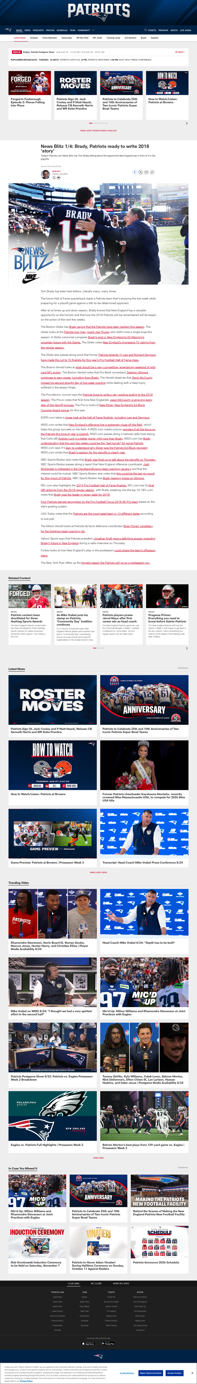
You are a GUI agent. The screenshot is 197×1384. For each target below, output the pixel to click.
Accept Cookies (175, 1373)
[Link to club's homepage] (8, 29)
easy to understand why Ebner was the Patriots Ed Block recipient (106, 447)
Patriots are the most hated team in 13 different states (106, 513)
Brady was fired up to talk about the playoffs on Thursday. (120, 459)
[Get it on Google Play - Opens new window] (107, 1344)
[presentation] (187, 123)
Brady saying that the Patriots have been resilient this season (106, 326)
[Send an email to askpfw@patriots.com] (58, 177)
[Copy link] (152, 172)
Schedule (84, 1321)
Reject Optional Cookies (151, 1373)
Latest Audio (57, 1306)
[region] (98, 1373)
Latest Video (57, 1302)
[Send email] (146, 174)
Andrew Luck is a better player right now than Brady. (90, 438)
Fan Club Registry (140, 1302)
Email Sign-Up (140, 1306)
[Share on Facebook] (135, 174)
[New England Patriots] (98, 1357)
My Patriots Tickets (111, 1302)
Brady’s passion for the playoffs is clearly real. (97, 452)
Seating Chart (111, 1316)
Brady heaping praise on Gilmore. (124, 478)
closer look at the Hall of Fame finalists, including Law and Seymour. (107, 417)
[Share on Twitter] (140, 174)
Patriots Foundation (57, 1316)
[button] (91, 123)
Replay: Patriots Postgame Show (38, 52)
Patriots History (57, 1321)
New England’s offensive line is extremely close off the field (105, 424)
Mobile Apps (140, 1316)
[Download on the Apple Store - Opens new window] (88, 1343)
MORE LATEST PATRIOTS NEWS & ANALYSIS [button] (98, 131)
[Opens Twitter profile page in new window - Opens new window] (54, 177)
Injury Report (85, 1306)
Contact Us (140, 1330)
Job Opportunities (140, 1325)
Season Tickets (111, 1306)
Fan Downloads (140, 1311)
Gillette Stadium (111, 1321)
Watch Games (111, 1325)
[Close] (192, 1373)
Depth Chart (84, 1302)
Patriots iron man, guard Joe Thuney (87, 332)
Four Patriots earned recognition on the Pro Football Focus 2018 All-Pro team (89, 501)
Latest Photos (57, 1311)
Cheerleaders (57, 1325)
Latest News (57, 1297)
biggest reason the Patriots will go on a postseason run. (115, 562)
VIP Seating (111, 1311)
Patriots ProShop (140, 1297)
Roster (84, 1297)
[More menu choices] (93, 30)
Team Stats (84, 1311)
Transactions (84, 1316)
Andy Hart (56, 171)
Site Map (57, 1330)
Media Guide (140, 1321)
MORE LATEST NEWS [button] (98, 872)
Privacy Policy (26, 1381)
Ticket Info (111, 1297)
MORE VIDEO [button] (98, 1158)
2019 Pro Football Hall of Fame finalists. (101, 485)
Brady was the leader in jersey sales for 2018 (82, 494)
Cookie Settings (127, 1373)
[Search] (146, 30)
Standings (85, 1325)
